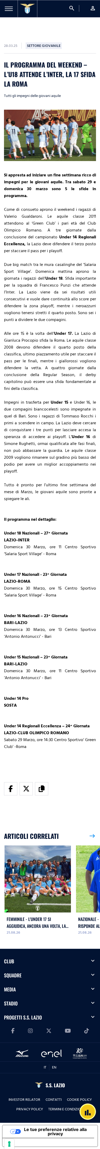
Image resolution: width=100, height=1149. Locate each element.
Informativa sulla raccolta (33, 1142)
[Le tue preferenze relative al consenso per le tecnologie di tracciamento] (9, 1144)
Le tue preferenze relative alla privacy (55, 1131)
